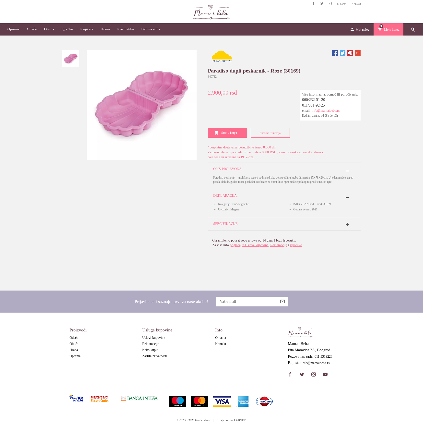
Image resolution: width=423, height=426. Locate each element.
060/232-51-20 (313, 99)
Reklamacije (278, 245)
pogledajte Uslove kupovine (249, 245)
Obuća (49, 29)
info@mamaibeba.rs (326, 110)
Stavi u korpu (229, 132)
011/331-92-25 (313, 105)
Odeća (32, 29)
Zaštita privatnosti (154, 356)
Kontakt (356, 4)
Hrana (105, 29)
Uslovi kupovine (153, 338)
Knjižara (86, 29)
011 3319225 (323, 356)
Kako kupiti (150, 350)
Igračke (67, 29)
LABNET (240, 420)
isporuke (296, 245)
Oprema (13, 29)
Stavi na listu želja (270, 133)
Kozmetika (125, 29)
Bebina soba (150, 29)
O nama (341, 4)
